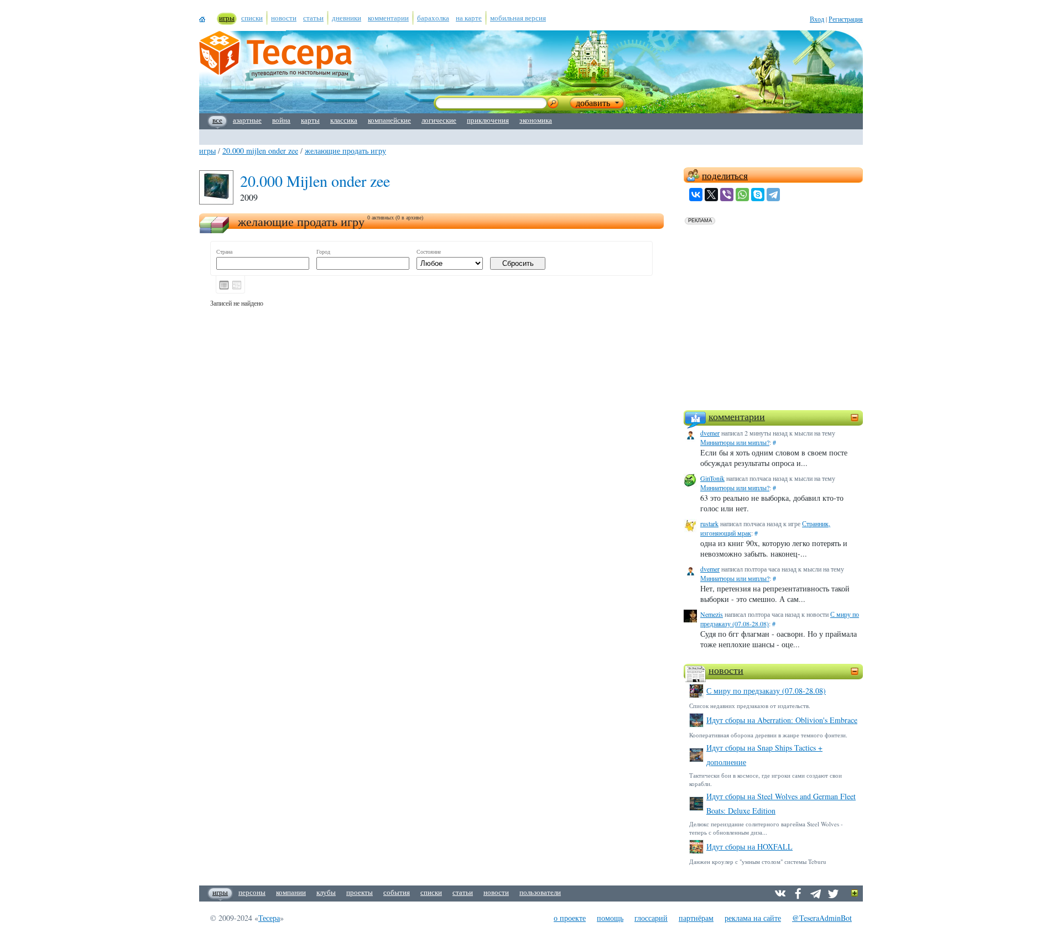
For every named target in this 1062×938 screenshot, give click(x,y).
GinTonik (712, 478)
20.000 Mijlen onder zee (260, 150)
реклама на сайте (753, 918)
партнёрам (696, 918)
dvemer (710, 432)
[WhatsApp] (742, 194)
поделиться (725, 175)
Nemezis (711, 614)
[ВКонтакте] (695, 194)
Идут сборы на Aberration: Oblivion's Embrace (781, 720)
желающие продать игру (345, 150)
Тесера (269, 918)
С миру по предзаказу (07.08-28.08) (766, 690)
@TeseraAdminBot (822, 918)
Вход (817, 18)
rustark (709, 523)
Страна (224, 252)
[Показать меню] (855, 893)
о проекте (570, 918)
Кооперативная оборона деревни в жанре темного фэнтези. (768, 735)
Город (323, 252)
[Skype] (757, 194)
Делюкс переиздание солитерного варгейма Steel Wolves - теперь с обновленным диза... (766, 828)
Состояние (429, 252)
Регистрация (846, 18)
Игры (207, 150)
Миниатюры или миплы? (734, 442)
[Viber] (726, 194)
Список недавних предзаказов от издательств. (749, 705)
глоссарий (651, 918)
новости (726, 670)
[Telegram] (773, 194)
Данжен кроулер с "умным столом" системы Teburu (757, 861)
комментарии (737, 416)
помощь (610, 918)
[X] (711, 194)
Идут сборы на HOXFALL (749, 846)
